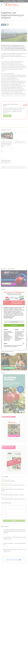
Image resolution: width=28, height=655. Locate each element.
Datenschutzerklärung (8, 317)
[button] (14, 322)
